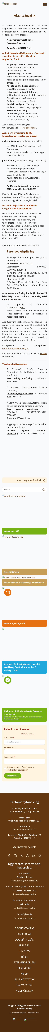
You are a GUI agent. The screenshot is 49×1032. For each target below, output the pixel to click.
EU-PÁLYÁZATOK (24, 979)
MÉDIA (24, 973)
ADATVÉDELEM (24, 990)
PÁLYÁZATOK (24, 985)
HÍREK (24, 956)
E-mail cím (9, 738)
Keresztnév (9, 757)
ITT (23, 307)
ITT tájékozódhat (27, 127)
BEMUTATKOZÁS (24, 928)
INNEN (43, 353)
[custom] (9, 855)
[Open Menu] (45, 4)
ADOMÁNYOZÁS (24, 939)
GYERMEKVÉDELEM (24, 962)
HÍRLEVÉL (24, 945)
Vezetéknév (9, 747)
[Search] (44, 489)
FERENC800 (24, 968)
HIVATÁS (24, 951)
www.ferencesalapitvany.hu (15, 348)
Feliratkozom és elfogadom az (20, 768)
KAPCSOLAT (24, 934)
